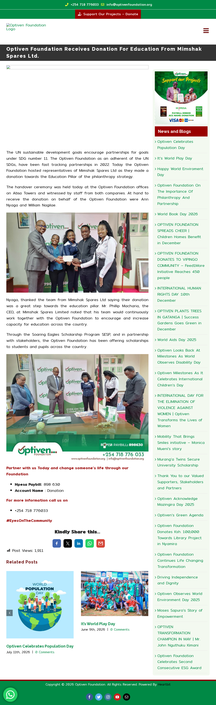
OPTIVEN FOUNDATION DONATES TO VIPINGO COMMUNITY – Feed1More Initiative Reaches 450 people (181, 265)
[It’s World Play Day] (114, 593)
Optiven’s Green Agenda (180, 515)
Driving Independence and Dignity (177, 580)
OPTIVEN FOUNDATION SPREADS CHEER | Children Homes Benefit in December (179, 233)
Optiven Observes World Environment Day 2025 (179, 596)
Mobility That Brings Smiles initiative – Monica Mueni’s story (181, 442)
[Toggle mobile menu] (206, 30)
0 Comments (44, 652)
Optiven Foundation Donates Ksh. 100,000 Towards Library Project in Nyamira (179, 534)
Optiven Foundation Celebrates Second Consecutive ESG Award (179, 662)
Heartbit (164, 684)
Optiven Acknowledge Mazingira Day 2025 (177, 501)
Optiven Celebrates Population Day (40, 646)
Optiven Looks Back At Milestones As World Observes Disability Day (179, 356)
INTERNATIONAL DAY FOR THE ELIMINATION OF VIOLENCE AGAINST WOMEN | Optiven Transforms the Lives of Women (180, 410)
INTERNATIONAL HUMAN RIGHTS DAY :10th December (179, 294)
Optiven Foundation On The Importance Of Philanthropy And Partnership (179, 194)
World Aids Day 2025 (176, 340)
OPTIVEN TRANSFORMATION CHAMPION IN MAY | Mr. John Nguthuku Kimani (178, 636)
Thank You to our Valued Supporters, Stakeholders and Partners (180, 482)
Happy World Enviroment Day (180, 172)
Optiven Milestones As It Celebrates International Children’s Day (180, 379)
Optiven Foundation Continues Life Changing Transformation (180, 560)
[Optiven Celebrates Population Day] (40, 604)
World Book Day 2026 (177, 214)
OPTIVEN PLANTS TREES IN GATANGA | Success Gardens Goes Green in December (179, 320)
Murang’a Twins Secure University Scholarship (178, 462)
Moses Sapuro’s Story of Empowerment (179, 613)
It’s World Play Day (98, 624)
